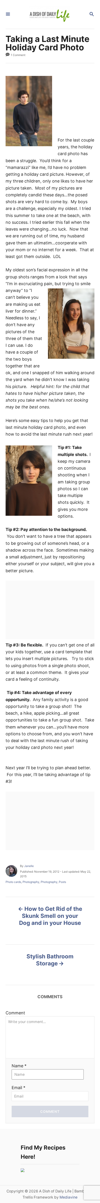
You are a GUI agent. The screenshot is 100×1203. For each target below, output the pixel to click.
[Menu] (8, 14)
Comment (15, 1012)
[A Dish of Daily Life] (49, 14)
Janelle (29, 866)
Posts (62, 882)
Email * (18, 1087)
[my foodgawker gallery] (22, 1170)
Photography (31, 882)
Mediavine (68, 1197)
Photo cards (13, 882)
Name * (19, 1065)
